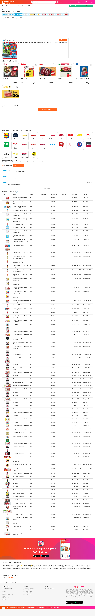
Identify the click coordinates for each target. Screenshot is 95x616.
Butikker (24, 5)
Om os (3, 596)
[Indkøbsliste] (91, 2)
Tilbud (19, 5)
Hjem (3, 5)
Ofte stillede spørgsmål (7, 588)
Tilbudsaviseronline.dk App (7, 594)
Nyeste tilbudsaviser (11, 5)
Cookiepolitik (56, 607)
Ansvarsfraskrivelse (31, 607)
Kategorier (30, 5)
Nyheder (4, 599)
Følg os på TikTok (27, 594)
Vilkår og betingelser (40, 607)
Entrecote (12, 9)
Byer (36, 5)
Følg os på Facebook (27, 589)
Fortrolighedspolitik (49, 607)
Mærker (3, 593)
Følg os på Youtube (27, 592)
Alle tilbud (7, 9)
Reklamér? (4, 589)
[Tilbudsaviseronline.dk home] (8, 2)
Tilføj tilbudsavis (5, 597)
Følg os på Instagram (27, 591)
